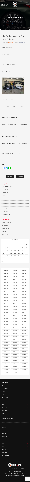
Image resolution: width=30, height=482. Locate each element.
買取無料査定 (4, 436)
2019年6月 (24, 354)
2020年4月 (15, 345)
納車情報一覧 (22, 42)
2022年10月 (15, 315)
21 (19, 253)
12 (11, 250)
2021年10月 (15, 327)
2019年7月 (15, 354)
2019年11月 (6, 351)
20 (15, 253)
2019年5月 (6, 357)
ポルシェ (5, 208)
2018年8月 (6, 366)
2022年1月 (15, 324)
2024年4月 (15, 297)
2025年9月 (24, 279)
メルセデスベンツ (7, 214)
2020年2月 (6, 348)
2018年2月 (6, 372)
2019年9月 (24, 351)
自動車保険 (4, 433)
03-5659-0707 (6, 5)
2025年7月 (15, 282)
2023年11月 (6, 303)
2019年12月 (24, 348)
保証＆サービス (5, 421)
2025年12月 (24, 276)
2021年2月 (6, 336)
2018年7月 (15, 366)
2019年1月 (15, 360)
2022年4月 (15, 321)
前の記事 (10, 176)
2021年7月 (15, 330)
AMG (4, 196)
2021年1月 (15, 336)
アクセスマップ (5, 407)
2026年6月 (24, 270)
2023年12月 (24, 300)
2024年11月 (6, 291)
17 (3, 253)
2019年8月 (6, 354)
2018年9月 (24, 363)
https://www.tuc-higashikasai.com (16, 475)
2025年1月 (15, 288)
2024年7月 (15, 294)
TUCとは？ (4, 413)
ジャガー (5, 205)
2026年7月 (15, 270)
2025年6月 (24, 282)
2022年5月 (6, 321)
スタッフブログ (5, 397)
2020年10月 (15, 339)
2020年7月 (15, 342)
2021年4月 (15, 333)
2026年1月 (15, 276)
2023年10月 (15, 303)
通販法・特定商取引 (6, 455)
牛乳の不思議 (5, 225)
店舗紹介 (3, 404)
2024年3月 (24, 297)
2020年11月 (6, 339)
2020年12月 (24, 336)
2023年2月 (6, 312)
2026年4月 (15, 273)
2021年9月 (24, 327)
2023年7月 (15, 306)
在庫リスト (2, 5)
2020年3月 (24, 345)
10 (3, 250)
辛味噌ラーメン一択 (6, 222)
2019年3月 (24, 357)
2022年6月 (24, 318)
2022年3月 (24, 321)
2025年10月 (15, 279)
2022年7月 (15, 318)
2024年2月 (6, 300)
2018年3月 (24, 369)
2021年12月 (24, 324)
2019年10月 (15, 351)
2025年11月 (6, 279)
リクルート (4, 446)
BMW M (4, 199)
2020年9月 (24, 339)
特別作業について (5, 427)
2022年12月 (24, 312)
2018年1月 (15, 372)
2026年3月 (24, 273)
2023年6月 (24, 306)
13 (15, 250)
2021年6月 (24, 330)
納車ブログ (8, 21)
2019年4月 (15, 357)
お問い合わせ (4, 452)
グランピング (5, 235)
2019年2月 (6, 360)
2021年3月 (24, 333)
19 (11, 253)
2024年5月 (6, 297)
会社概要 (3, 443)
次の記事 (20, 176)
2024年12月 (24, 288)
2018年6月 (24, 366)
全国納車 (3, 424)
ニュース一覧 (5, 190)
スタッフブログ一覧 (6, 186)
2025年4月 (15, 285)
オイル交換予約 (5, 388)
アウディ (5, 202)
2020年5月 (6, 345)
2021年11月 (6, 327)
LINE (4, 5)
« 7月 (2, 261)
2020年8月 (6, 342)
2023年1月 (15, 312)
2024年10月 (15, 291)
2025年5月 (6, 285)
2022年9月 (24, 315)
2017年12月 (24, 372)
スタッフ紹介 (4, 410)
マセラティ (5, 211)
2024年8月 (6, 294)
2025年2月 (6, 288)
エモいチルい (5, 231)
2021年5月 (6, 333)
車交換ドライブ (5, 228)
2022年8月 (6, 318)
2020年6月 (24, 342)
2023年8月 (6, 306)
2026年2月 (6, 276)
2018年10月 (15, 363)
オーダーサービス (5, 430)
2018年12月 (24, 360)
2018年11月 (6, 363)
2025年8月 (6, 282)
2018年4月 (15, 369)
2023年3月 (24, 309)
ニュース (3, 391)
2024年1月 (15, 300)
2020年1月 (15, 348)
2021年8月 (6, 330)
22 (22, 253)
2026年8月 (6, 270)
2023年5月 (6, 309)
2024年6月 (24, 294)
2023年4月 (15, 309)
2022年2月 (6, 324)
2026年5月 (6, 273)
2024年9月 (24, 291)
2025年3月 (24, 285)
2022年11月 (6, 315)
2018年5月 (6, 369)
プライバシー (4, 449)
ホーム (3, 21)
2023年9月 (24, 303)
